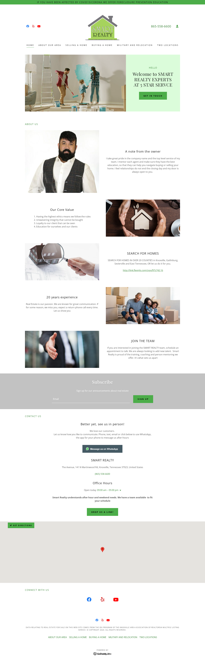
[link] (28, 26)
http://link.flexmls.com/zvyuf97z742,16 (143, 270)
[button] (177, 26)
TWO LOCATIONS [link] (168, 45)
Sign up (143, 399)
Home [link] (30, 45)
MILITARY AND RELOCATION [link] (135, 45)
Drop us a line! (102, 512)
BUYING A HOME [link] (102, 45)
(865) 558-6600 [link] (102, 473)
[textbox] (91, 399)
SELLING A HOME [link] (76, 45)
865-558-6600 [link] (161, 26)
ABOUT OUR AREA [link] (49, 45)
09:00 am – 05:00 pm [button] (107, 490)
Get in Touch (153, 95)
